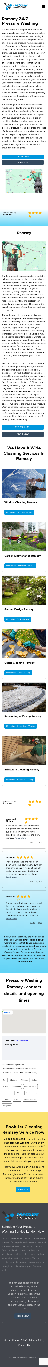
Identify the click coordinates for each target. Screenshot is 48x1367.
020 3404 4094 (23, 157)
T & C (24, 1340)
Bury (5, 1080)
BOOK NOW (23, 162)
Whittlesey (25, 1080)
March (19, 1093)
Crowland (6, 1099)
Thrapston (7, 1106)
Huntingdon (16, 1086)
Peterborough (8, 1093)
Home (7, 1340)
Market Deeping (30, 1099)
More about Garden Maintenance (20, 566)
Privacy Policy (36, 1340)
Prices (15, 1340)
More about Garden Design (17, 619)
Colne (34, 1080)
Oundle (28, 1093)
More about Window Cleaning (19, 512)
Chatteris (13, 1080)
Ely (36, 1093)
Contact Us (24, 1345)
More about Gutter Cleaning (18, 673)
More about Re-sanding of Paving (20, 726)
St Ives (5, 1086)
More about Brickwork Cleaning (19, 779)
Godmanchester (30, 1086)
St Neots (17, 1099)
